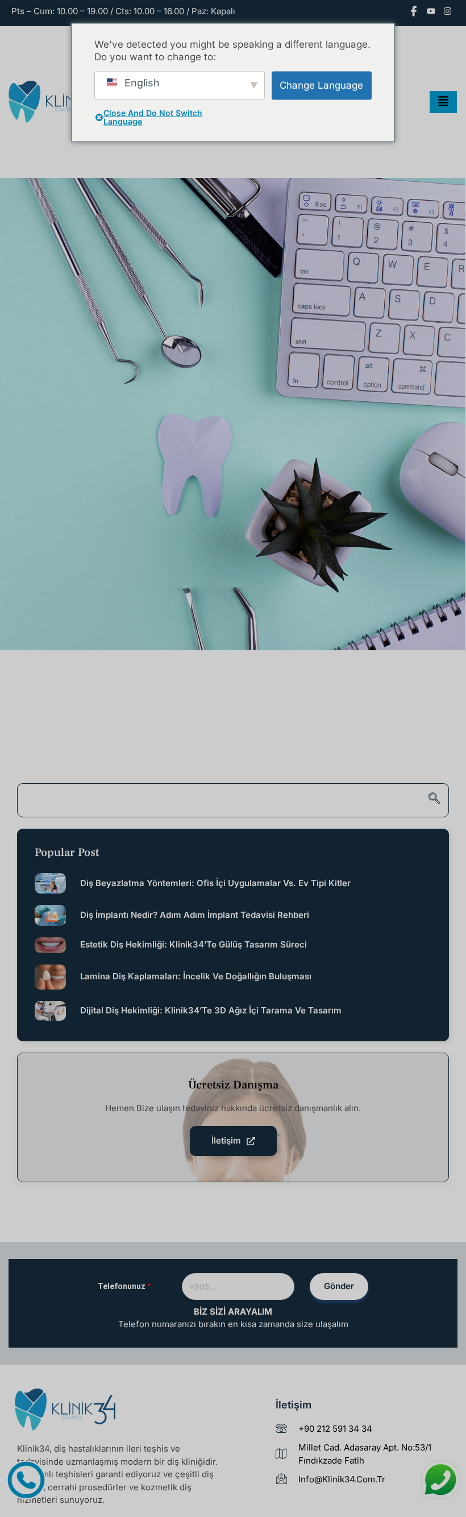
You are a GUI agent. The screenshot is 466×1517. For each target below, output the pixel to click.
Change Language (321, 85)
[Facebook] (414, 12)
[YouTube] (431, 12)
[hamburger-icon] (443, 102)
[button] (233, 800)
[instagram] (447, 12)
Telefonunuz (124, 1286)
